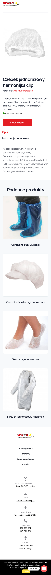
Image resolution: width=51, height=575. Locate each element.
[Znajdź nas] (25, 507)
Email (25, 498)
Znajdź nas (26, 512)
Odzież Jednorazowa (23, 90)
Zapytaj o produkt (17, 122)
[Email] (25, 493)
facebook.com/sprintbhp (25, 515)
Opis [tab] (5, 132)
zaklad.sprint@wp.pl (26, 500)
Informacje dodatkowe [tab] (15, 138)
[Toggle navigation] (46, 4)
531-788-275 (25, 531)
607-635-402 (25, 528)
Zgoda (26, 571)
